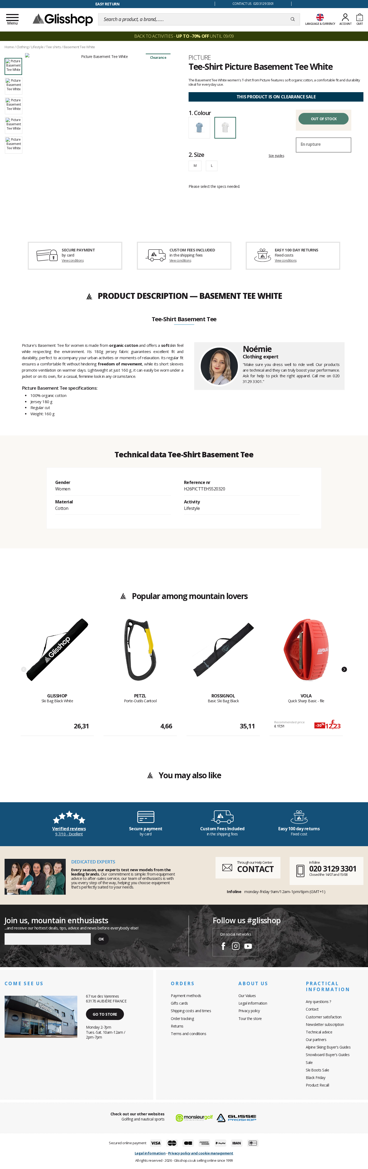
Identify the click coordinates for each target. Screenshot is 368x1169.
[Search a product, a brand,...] (293, 19)
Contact (312, 1009)
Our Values (247, 995)
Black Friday (315, 1077)
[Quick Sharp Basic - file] (306, 655)
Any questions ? (318, 1001)
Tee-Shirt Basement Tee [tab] (184, 319)
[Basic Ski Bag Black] (223, 655)
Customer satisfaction (324, 1016)
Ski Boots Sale (317, 1070)
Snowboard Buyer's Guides (327, 1054)
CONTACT (255, 868)
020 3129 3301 (333, 868)
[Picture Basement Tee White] (102, 140)
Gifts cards (179, 1003)
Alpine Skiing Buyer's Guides (328, 1047)
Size (196, 154)
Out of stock (324, 118)
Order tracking (182, 1018)
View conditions (73, 260)
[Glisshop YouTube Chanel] (248, 947)
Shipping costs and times (191, 1010)
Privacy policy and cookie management (200, 1153)
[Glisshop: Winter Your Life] (63, 19)
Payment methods (186, 995)
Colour (200, 113)
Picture (200, 57)
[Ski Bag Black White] (57, 655)
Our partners (316, 1039)
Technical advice (319, 1032)
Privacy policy (249, 1010)
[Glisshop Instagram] (235, 947)
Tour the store (250, 1018)
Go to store (105, 1014)
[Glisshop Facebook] (223, 947)
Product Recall (317, 1085)
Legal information (252, 1003)
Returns (177, 1026)
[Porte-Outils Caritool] (140, 655)
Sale (309, 1062)
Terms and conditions (188, 1033)
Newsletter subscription (325, 1024)
